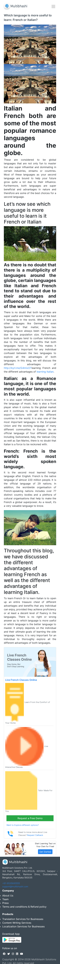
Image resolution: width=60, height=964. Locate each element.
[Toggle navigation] (53, 6)
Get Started (45, 851)
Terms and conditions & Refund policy (24, 906)
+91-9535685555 (11, 883)
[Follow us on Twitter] (8, 953)
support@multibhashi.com (15, 886)
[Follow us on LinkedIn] (17, 953)
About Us (7, 895)
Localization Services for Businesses (23, 926)
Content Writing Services (16, 922)
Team (5, 899)
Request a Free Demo (30, 818)
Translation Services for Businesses (22, 919)
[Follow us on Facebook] (4, 953)
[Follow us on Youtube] (22, 953)
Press (5, 902)
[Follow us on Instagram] (13, 953)
